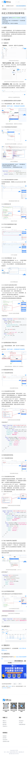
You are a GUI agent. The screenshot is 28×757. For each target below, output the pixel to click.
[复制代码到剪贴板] (25, 171)
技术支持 (4, 737)
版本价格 (4, 724)
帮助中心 (4, 720)
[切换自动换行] (22, 171)
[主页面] (3, 6)
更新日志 (4, 722)
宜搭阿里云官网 (6, 741)
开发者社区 (21, 720)
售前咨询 (4, 736)
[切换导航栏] (2, 2)
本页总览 (4, 9)
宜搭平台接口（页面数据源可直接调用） (16, 106)
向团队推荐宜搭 (22, 724)
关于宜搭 (21, 722)
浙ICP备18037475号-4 (14, 753)
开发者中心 (5, 726)
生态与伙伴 (5, 739)
